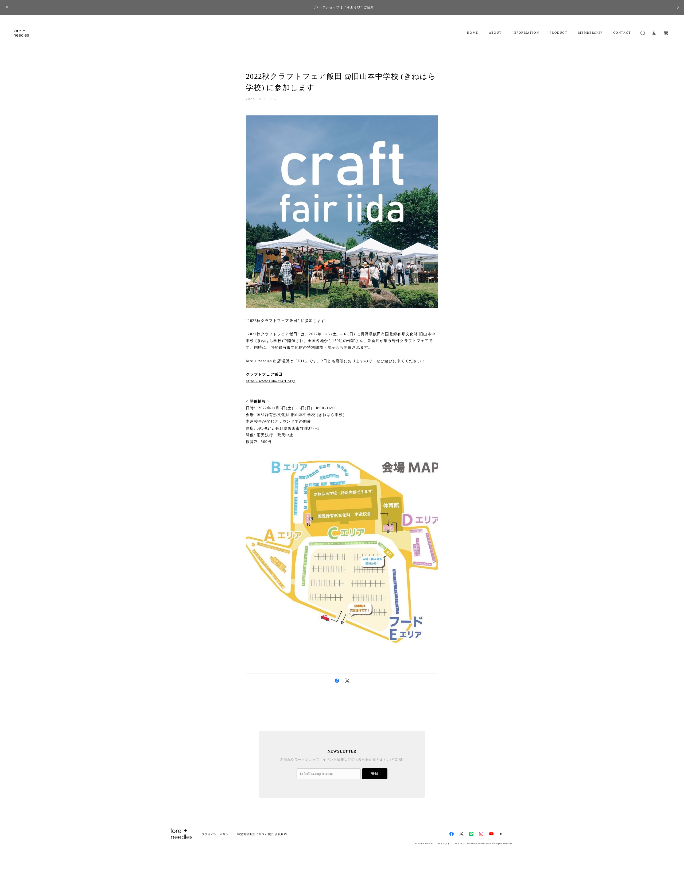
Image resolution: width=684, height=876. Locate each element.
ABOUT (495, 33)
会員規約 (281, 834)
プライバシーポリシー (217, 834)
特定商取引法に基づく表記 (255, 834)
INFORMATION (525, 33)
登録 (375, 774)
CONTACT (622, 33)
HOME (472, 33)
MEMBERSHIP (590, 33)
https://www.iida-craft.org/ (271, 381)
